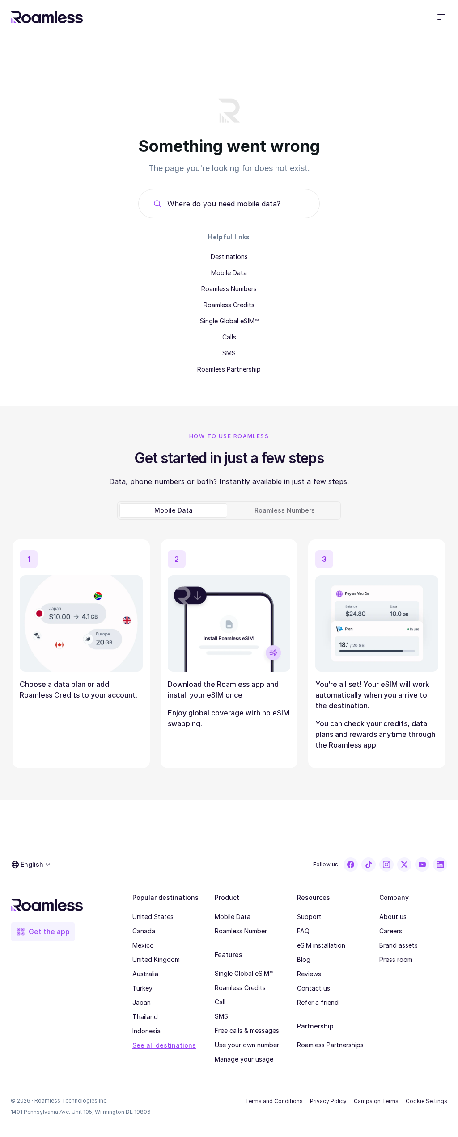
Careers (390, 931)
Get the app (49, 931)
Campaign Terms (376, 1101)
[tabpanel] (229, 650)
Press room (395, 959)
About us (393, 916)
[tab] (173, 510)
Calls (229, 337)
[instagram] (386, 864)
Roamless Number (241, 931)
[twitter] (404, 864)
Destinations (229, 256)
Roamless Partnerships (330, 1045)
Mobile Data (229, 272)
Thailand (145, 1016)
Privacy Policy (328, 1101)
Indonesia (146, 1031)
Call (220, 1002)
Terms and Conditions (274, 1101)
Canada (143, 931)
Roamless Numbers (229, 289)
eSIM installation (321, 945)
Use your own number (247, 1045)
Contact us (313, 988)
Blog (303, 959)
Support (309, 916)
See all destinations (164, 1045)
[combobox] (236, 203)
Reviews (309, 974)
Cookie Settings (426, 1101)
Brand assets (398, 945)
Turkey (142, 988)
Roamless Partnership (229, 369)
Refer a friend (318, 1002)
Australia (145, 974)
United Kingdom (156, 959)
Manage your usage (244, 1059)
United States (153, 916)
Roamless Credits (229, 305)
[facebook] (351, 864)
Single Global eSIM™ (229, 321)
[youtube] (422, 864)
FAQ (303, 931)
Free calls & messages (247, 1030)
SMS (229, 353)
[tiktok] (368, 864)
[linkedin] (440, 864)
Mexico (143, 945)
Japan (141, 1002)
